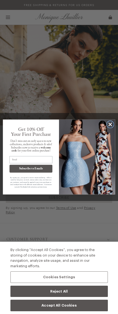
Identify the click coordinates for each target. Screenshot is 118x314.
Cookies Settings (59, 277)
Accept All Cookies (58, 305)
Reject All (59, 291)
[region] (59, 278)
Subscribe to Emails (31, 168)
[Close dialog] (110, 124)
